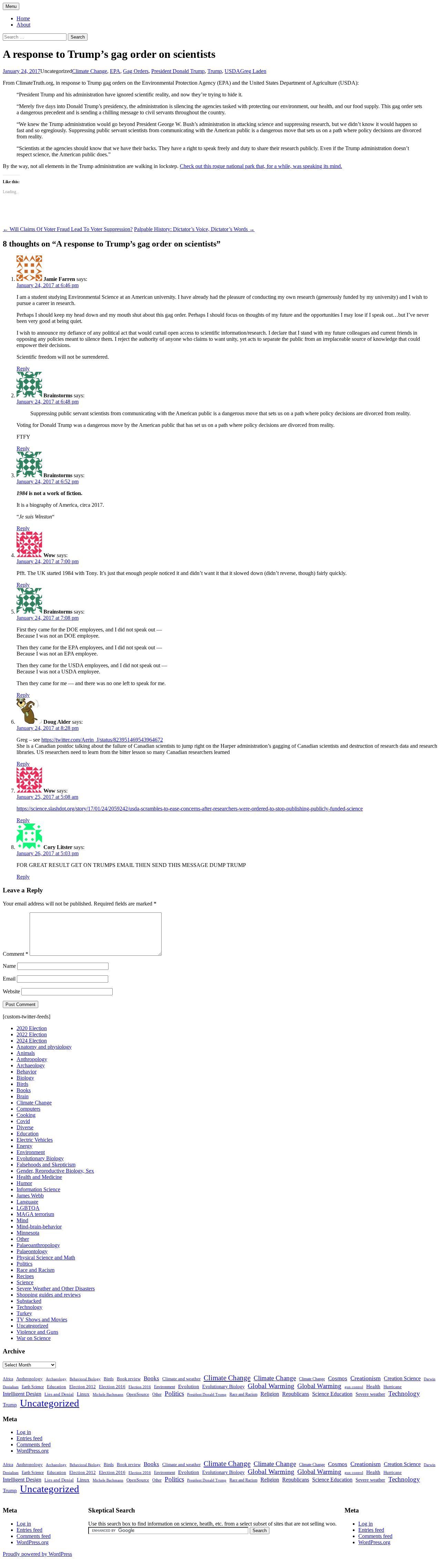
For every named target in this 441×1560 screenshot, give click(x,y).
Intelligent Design (22, 1394)
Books (24, 1090)
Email (9, 979)
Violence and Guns (37, 1332)
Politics (24, 1264)
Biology (25, 1078)
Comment (15, 954)
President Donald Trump (178, 71)
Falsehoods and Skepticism (46, 1165)
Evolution (188, 1386)
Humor (24, 1183)
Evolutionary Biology (40, 1158)
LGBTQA (28, 1208)
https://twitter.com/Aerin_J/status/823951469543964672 (102, 740)
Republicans (295, 1394)
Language (27, 1202)
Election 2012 (82, 1386)
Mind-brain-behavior (39, 1226)
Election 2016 (112, 1386)
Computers (28, 1109)
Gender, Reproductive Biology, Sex (55, 1171)
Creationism (365, 1378)
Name (9, 966)
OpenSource (137, 1394)
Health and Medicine (39, 1177)
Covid (23, 1121)
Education (28, 1134)
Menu (11, 6)
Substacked (29, 1301)
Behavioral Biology (85, 1379)
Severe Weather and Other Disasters (56, 1288)
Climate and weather (181, 1378)
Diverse (25, 1127)
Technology (29, 1307)
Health (373, 1386)
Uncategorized (32, 1326)
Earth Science (33, 1386)
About (23, 25)
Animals (26, 1053)
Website (11, 991)
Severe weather (370, 1394)
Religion (269, 1394)
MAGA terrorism (35, 1214)
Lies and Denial (59, 1394)
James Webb (30, 1195)
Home (23, 18)
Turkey (24, 1313)
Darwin (429, 1379)
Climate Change (89, 71)
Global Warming (271, 1386)
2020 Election (32, 1028)
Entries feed (29, 1438)
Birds (22, 1084)
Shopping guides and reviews (49, 1295)
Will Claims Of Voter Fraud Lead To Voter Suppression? (68, 229)
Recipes (25, 1276)
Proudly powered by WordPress (37, 1554)
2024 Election (32, 1041)
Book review (129, 1378)
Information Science (38, 1189)
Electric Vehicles (35, 1140)
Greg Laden (253, 71)
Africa (8, 1379)
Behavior (27, 1072)
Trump (214, 71)
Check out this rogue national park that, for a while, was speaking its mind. (261, 166)
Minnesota (28, 1233)
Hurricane (392, 1386)
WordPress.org (33, 1451)
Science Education (332, 1394)
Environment (31, 1152)
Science (25, 1282)
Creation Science (402, 1378)
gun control (354, 1387)
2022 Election (32, 1034)
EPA (115, 71)
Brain (23, 1096)
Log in (24, 1432)
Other (23, 1239)
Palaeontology (32, 1251)
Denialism (11, 1387)
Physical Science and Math (46, 1257)
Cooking (26, 1115)
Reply (23, 368)
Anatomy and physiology (44, 1047)
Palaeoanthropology (38, 1245)
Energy (24, 1146)
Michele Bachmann (108, 1394)
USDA (232, 71)
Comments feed (34, 1444)
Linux (83, 1394)
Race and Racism (35, 1270)
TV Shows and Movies (42, 1319)
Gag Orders (135, 71)
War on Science (34, 1338)
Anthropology (32, 1059)
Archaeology (31, 1065)
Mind (22, 1220)
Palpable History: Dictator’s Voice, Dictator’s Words (194, 229)
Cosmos (337, 1378)
